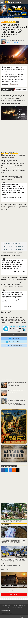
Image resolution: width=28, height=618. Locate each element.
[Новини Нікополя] (13, 1)
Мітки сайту (19, 607)
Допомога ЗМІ (22, 605)
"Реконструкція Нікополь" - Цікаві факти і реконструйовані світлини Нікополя (12, 520)
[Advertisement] (14, 136)
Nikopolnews (13, 84)
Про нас (14, 607)
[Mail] (17, 470)
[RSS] (14, 470)
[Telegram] (6, 470)
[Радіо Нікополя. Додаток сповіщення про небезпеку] (14, 426)
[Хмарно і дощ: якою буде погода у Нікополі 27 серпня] (4, 393)
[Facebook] (3, 470)
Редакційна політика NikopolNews (10, 605)
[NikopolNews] (14, 328)
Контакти (8, 607)
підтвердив (18, 177)
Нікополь (3, 21)
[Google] (10, 470)
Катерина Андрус (14, 40)
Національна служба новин (14, 565)
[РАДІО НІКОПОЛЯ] (14, 453)
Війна (9, 21)
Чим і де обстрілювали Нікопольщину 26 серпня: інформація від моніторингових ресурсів (17, 384)
